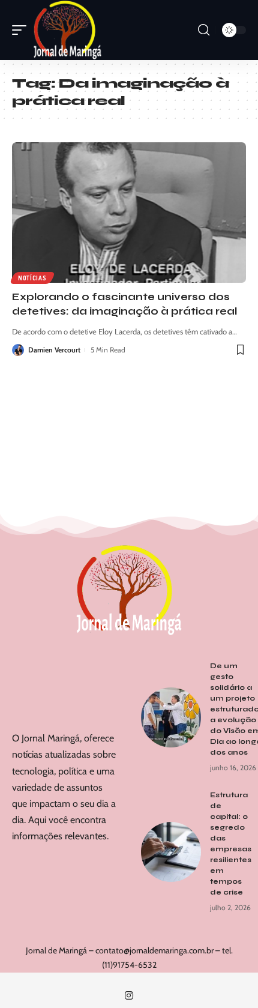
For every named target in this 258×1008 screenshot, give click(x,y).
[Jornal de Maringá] (67, 30)
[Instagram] (129, 996)
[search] (203, 30)
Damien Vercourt (54, 349)
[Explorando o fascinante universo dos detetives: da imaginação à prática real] (129, 212)
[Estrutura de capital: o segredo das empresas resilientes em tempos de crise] (171, 852)
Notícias (32, 278)
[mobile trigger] (22, 30)
